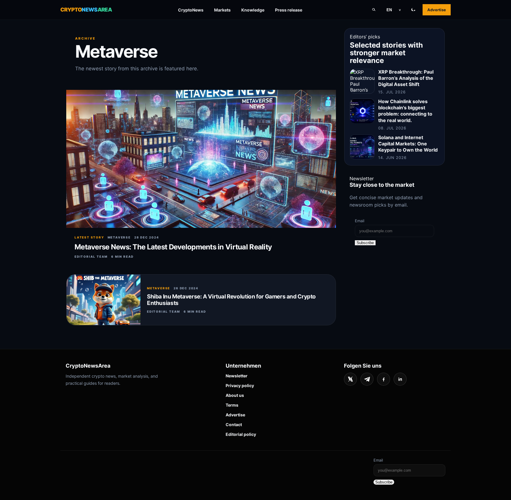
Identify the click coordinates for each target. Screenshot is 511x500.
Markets (222, 9)
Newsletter (237, 375)
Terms (232, 405)
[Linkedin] (400, 379)
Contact (234, 424)
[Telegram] (366, 379)
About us (235, 395)
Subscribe (365, 243)
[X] (350, 379)
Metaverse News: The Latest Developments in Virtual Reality (173, 247)
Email (359, 220)
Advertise (436, 9)
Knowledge (252, 9)
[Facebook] (383, 379)
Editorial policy (241, 434)
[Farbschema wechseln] (413, 9)
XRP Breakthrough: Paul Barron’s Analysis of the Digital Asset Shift (406, 78)
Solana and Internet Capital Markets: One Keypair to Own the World (408, 143)
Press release (288, 9)
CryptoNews (190, 9)
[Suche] (373, 9)
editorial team (91, 256)
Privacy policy (240, 385)
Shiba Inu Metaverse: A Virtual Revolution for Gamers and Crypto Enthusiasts (231, 299)
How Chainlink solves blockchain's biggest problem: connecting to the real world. (405, 111)
